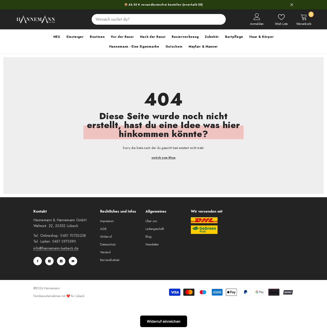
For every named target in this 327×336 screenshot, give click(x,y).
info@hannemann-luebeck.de (56, 248)
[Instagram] (49, 261)
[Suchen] (159, 19)
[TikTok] (61, 261)
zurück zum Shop (163, 158)
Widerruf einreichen (163, 321)
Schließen (292, 5)
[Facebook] (37, 261)
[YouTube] (73, 261)
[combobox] (153, 19)
